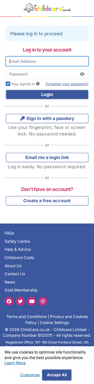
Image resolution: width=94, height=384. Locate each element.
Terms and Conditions (26, 316)
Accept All (57, 374)
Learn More (15, 362)
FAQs (9, 233)
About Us (13, 265)
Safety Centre (17, 241)
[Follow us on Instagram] (42, 301)
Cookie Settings (54, 322)
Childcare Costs (19, 257)
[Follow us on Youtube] (31, 301)
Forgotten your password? (67, 84)
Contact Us (15, 274)
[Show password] (82, 74)
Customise (30, 374)
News (10, 282)
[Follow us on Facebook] (9, 301)
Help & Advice (18, 249)
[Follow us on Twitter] (20, 301)
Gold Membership (21, 290)
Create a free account (47, 200)
